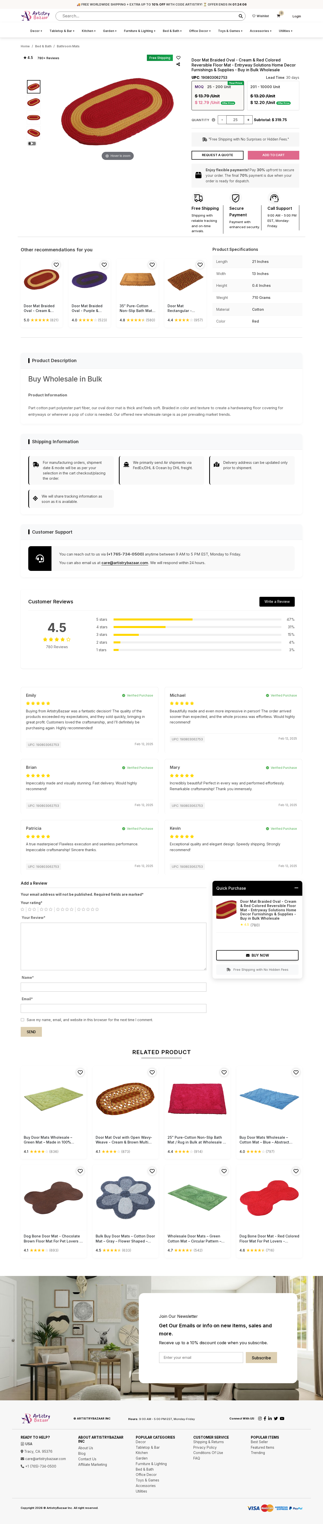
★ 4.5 (28, 58)
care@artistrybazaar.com (124, 562)
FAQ (196, 1458)
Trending (258, 1453)
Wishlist (263, 16)
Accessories (261, 31)
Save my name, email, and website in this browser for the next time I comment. (90, 1020)
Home (25, 46)
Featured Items (262, 1447)
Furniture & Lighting (140, 31)
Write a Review (277, 601)
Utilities (286, 31)
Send (31, 1032)
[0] (278, 16)
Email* (27, 999)
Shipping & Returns (208, 1442)
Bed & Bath (172, 31)
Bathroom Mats (68, 46)
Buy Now (260, 955)
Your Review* (33, 918)
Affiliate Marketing (92, 1465)
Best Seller (259, 1442)
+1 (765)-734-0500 (40, 1466)
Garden (110, 31)
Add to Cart (273, 155)
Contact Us (87, 1459)
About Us (85, 1448)
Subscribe (261, 1357)
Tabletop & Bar (62, 31)
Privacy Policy (205, 1447)
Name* (28, 978)
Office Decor (200, 31)
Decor (36, 31)
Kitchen (89, 31)
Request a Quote (217, 155)
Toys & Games (230, 31)
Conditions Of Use (208, 1453)
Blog (82, 1453)
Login (296, 16)
